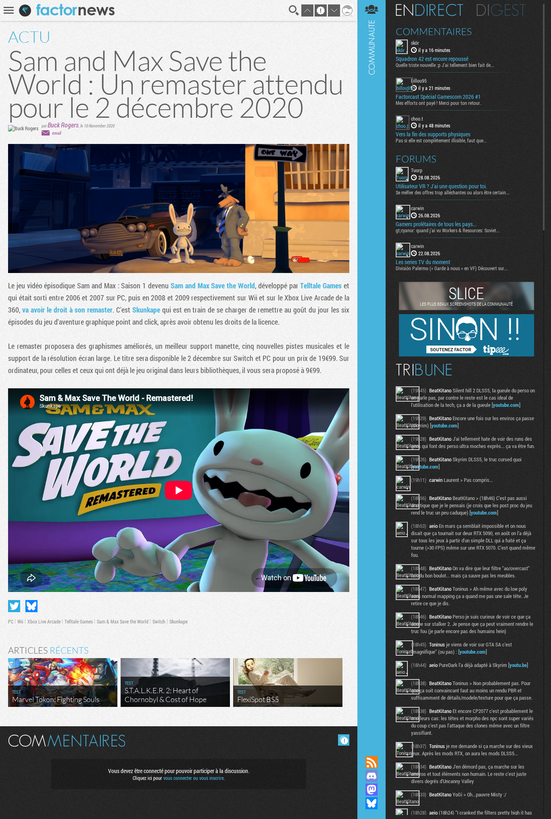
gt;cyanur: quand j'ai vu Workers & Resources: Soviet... (448, 230)
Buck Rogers (63, 125)
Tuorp (416, 170)
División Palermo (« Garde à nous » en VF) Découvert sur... (452, 268)
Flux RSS (371, 762)
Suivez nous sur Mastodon (371, 790)
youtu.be (518, 665)
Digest (501, 10)
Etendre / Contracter (371, 748)
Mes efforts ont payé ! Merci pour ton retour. (438, 103)
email (56, 133)
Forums (416, 159)
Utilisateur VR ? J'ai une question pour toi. (441, 186)
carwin (417, 208)
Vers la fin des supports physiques (433, 134)
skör (415, 43)
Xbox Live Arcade (44, 621)
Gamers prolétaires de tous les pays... (436, 224)
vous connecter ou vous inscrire (193, 778)
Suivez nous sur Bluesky (371, 803)
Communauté (371, 370)
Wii (20, 621)
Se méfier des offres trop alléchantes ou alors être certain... (452, 192)
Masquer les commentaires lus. (343, 740)
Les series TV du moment (423, 262)
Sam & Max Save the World (122, 621)
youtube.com (506, 404)
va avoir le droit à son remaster (67, 310)
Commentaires (434, 31)
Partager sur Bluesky (31, 606)
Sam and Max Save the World (213, 285)
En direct (429, 10)
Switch (158, 621)
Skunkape (146, 310)
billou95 (419, 80)
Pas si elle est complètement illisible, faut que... (441, 140)
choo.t (417, 118)
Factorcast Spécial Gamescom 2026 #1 (438, 97)
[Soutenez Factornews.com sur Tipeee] (466, 354)
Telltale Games (321, 285)
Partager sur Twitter (14, 606)
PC (10, 621)
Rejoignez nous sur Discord (371, 776)
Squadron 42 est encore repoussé (432, 59)
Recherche (294, 10)
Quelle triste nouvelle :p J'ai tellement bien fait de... (445, 65)
